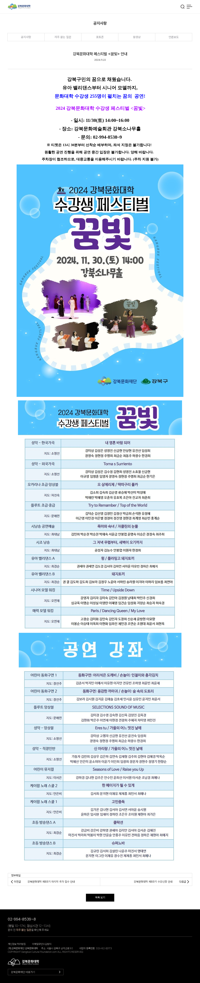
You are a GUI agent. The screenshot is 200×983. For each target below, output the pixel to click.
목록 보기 (100, 897)
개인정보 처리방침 (17, 944)
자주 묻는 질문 (62, 37)
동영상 (137, 37)
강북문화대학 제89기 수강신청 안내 (153, 881)
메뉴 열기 (189, 7)
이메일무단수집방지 (41, 944)
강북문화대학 (19, 7)
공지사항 (26, 37)
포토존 (100, 37)
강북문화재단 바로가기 (23, 972)
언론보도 (174, 37)
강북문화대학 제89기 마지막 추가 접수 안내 (51, 881)
